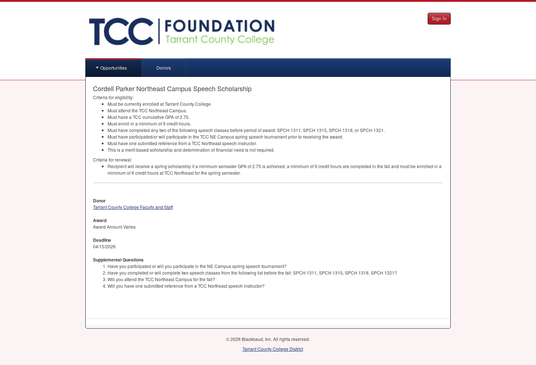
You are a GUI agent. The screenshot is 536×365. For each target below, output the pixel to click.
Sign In (439, 18)
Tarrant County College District (272, 349)
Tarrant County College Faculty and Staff (133, 207)
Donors (163, 68)
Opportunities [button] (113, 68)
